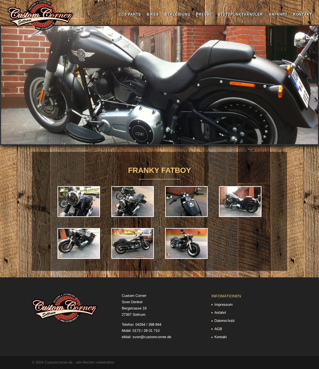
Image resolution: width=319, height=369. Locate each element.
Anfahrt (278, 14)
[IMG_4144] (132, 215)
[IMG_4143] (186, 215)
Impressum (223, 305)
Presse (204, 14)
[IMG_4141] (240, 215)
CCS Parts (130, 14)
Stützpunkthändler (240, 14)
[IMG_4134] (186, 257)
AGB (218, 329)
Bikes (153, 14)
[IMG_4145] (78, 215)
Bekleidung (177, 14)
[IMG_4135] (132, 257)
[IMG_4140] (78, 257)
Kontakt (302, 14)
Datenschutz (224, 321)
